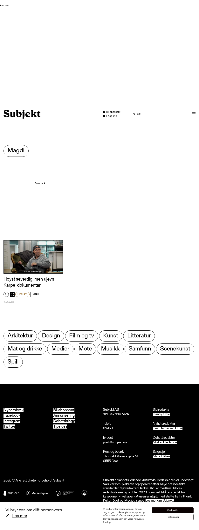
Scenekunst (175, 349)
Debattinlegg (64, 421)
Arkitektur (20, 336)
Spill (13, 362)
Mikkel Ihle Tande (165, 442)
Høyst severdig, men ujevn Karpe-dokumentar (28, 282)
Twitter (9, 426)
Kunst (110, 336)
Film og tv (22, 294)
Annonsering (64, 416)
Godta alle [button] (172, 510)
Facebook (11, 416)
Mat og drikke (25, 349)
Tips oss (60, 426)
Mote (85, 349)
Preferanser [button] (173, 517)
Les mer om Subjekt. (159, 501)
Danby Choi (161, 414)
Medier (60, 349)
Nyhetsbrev (13, 410)
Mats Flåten (161, 456)
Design (51, 336)
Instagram (11, 421)
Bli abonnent (63, 410)
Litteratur (139, 336)
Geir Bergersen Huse (167, 428)
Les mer (19, 516)
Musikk (110, 349)
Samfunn (140, 349)
